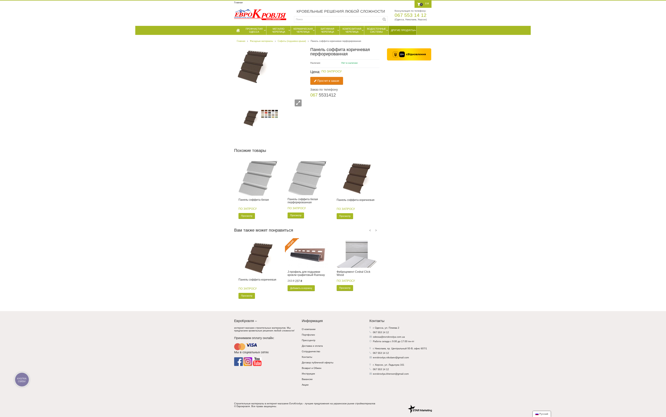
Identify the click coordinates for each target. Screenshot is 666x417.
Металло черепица (278, 30)
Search (384, 19)
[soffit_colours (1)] (269, 113)
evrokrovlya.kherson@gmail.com (391, 373)
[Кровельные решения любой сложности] (260, 14)
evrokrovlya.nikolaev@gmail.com (391, 357)
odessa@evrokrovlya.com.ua (389, 336)
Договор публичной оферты (317, 362)
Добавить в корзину (301, 288)
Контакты (307, 357)
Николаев (380, 348)
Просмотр (246, 215)
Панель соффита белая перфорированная (303, 201)
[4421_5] (251, 118)
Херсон (379, 364)
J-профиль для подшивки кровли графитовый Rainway (306, 273)
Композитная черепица (352, 30)
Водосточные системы (376, 30)
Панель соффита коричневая (355, 199)
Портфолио (308, 334)
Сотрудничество (311, 351)
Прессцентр (308, 340)
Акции (305, 384)
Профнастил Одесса (254, 30)
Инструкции (308, 373)
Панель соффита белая (253, 199)
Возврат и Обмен (311, 368)
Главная (238, 2)
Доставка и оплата (312, 345)
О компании (308, 329)
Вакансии (307, 379)
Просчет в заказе (328, 80)
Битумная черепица (327, 30)
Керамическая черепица (303, 30)
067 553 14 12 (410, 15)
